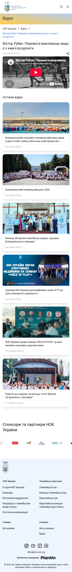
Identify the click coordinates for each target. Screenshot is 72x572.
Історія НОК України (13, 487)
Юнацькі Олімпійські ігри (52, 492)
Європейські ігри (48, 498)
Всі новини (8, 528)
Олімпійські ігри (48, 487)
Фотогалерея (46, 528)
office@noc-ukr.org (36, 552)
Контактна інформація (15, 512)
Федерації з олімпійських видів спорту (16, 505)
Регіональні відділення (15, 498)
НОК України (9, 28)
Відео (24, 28)
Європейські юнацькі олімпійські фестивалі (51, 505)
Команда (8, 492)
